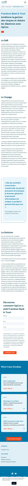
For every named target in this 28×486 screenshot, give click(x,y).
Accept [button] (14, 483)
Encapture (3, 457)
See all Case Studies (14, 439)
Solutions (4, 454)
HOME (3, 6)
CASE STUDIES (8, 6)
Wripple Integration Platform (8, 462)
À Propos (4, 446)
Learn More (7, 388)
